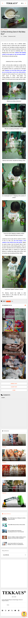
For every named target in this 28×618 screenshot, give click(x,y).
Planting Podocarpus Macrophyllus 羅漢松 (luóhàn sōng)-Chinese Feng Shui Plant (13, 488)
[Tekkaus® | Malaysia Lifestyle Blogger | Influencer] (12, 4)
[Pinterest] (18, 610)
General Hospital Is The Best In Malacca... (13, 341)
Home (2, 29)
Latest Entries (7, 513)
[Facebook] (2, 610)
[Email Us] (24, 614)
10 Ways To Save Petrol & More (12, 505)
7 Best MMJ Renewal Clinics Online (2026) (16, 524)
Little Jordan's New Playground (10, 376)
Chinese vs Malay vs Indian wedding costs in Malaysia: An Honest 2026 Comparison (13, 473)
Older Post (14, 386)
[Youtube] (15, 610)
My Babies (5, 29)
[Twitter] (8, 610)
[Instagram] (5, 610)
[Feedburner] (12, 610)
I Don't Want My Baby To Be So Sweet (12, 352)
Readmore (4, 446)
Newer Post (14, 383)
